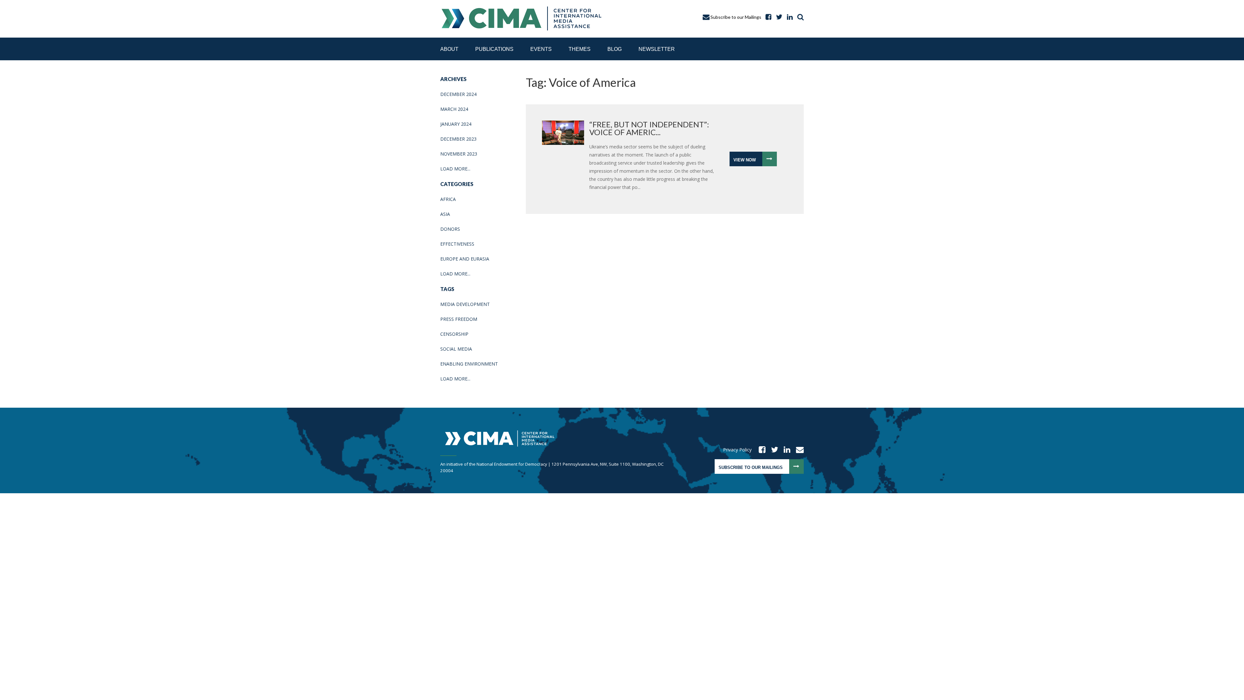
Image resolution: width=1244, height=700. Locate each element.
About (449, 49)
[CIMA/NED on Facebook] (760, 450)
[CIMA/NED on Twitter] (772, 450)
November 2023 (458, 154)
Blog (614, 49)
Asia (445, 214)
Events (541, 49)
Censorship (454, 334)
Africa (448, 199)
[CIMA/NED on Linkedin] (784, 450)
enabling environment (469, 364)
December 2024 (458, 94)
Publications (494, 49)
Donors (450, 229)
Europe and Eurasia (464, 259)
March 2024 (454, 109)
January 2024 (455, 124)
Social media (456, 349)
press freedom (458, 319)
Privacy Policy (737, 450)
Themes (580, 49)
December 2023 (458, 139)
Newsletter (657, 49)
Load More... (455, 169)
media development (465, 304)
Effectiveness (457, 244)
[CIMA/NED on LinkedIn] (788, 17)
